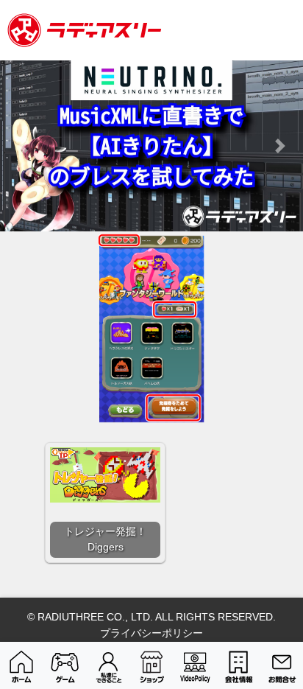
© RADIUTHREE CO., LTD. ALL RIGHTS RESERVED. (151, 617)
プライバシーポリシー (151, 633)
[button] (23, 145)
